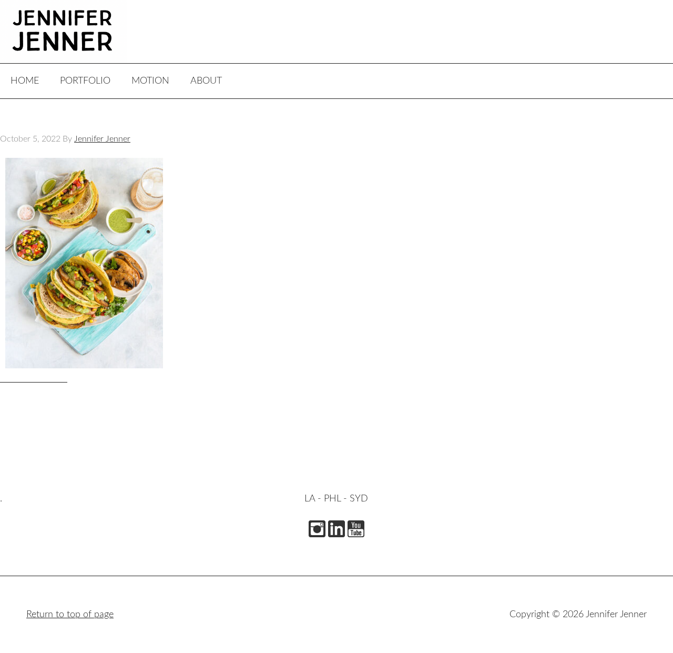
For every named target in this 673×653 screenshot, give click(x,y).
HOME (25, 81)
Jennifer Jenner (79, 31)
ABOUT (206, 81)
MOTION (150, 81)
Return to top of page (70, 614)
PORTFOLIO (85, 81)
